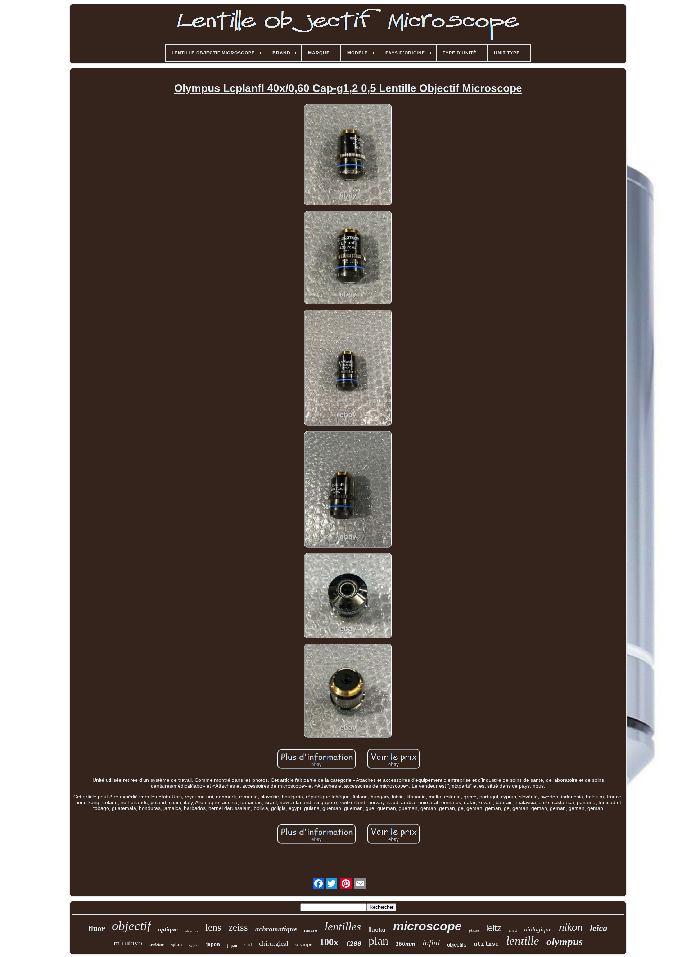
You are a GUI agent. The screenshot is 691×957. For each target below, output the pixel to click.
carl (248, 944)
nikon (571, 927)
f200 (353, 944)
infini (431, 942)
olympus (564, 941)
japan (232, 945)
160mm (405, 943)
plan (378, 940)
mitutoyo (128, 942)
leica (599, 928)
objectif (131, 926)
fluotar (377, 930)
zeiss (238, 927)
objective (191, 931)
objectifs (456, 945)
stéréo (194, 945)
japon (213, 944)
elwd (513, 930)
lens (213, 927)
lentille (522, 940)
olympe (303, 944)
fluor (97, 928)
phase (474, 930)
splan (176, 944)
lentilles (343, 926)
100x (329, 942)
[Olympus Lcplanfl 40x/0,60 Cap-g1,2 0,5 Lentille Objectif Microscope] (348, 155)
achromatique (276, 929)
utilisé (486, 944)
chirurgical (273, 943)
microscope (427, 926)
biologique (538, 929)
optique (168, 929)
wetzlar (156, 944)
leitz (493, 928)
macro (310, 930)
